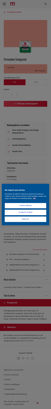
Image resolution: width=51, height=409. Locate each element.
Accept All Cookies (25, 212)
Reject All (25, 219)
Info (34, 198)
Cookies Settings (25, 205)
